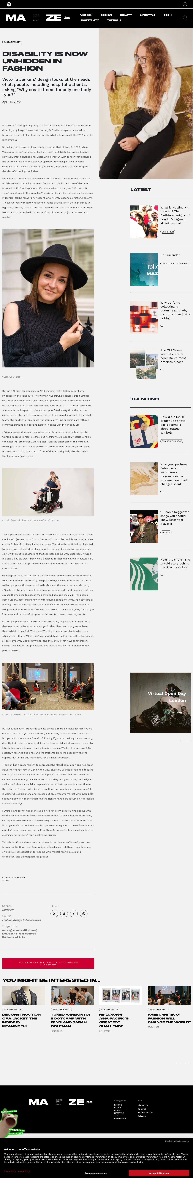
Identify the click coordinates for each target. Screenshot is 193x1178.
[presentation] (182, 741)
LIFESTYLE (147, 15)
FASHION (86, 15)
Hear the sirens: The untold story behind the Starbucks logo (175, 563)
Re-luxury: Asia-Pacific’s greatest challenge (114, 1020)
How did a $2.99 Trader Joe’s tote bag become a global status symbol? (172, 424)
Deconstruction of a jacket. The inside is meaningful (21, 1020)
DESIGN (106, 15)
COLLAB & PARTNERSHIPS (175, 263)
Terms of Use (145, 1112)
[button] (185, 18)
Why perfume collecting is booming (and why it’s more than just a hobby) (175, 310)
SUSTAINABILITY (12, 42)
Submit (142, 1108)
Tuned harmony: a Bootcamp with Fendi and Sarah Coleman (70, 1020)
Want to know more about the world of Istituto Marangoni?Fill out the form (48, 963)
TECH (167, 15)
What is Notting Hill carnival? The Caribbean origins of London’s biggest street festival (175, 215)
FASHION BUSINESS (172, 441)
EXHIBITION (168, 232)
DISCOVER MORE (176, 713)
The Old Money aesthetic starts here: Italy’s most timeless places (173, 356)
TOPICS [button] (112, 20)
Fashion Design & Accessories (21, 920)
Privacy (142, 1116)
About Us (143, 1105)
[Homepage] (9, 4)
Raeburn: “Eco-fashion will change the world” (169, 1018)
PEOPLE (166, 532)
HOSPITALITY (89, 20)
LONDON (8, 909)
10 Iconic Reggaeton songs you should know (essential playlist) (174, 518)
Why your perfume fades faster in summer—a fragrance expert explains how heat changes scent (173, 474)
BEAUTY (126, 15)
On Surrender (170, 255)
